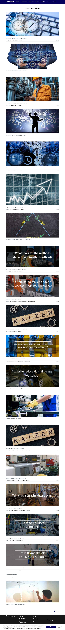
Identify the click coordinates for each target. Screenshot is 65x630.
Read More (57, 40)
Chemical (21, 621)
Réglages (59, 627)
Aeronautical (21, 619)
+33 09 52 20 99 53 (51, 619)
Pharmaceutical (22, 618)
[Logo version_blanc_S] (10, 1)
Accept (48, 627)
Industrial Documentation (14, 361)
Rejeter (53, 627)
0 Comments (20, 40)
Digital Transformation (15, 301)
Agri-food (21, 624)
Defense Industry (22, 622)
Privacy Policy (9, 627)
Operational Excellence (13, 40)
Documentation (21, 301)
